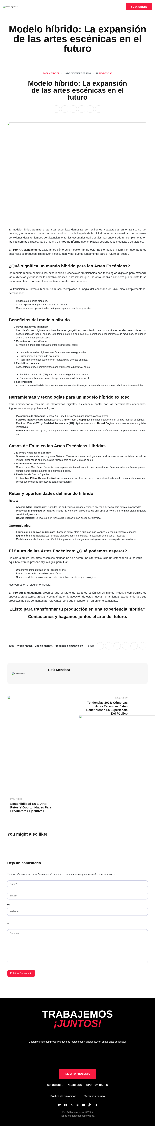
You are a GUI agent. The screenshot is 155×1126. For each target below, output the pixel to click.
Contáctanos (41, 616)
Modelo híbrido (43, 645)
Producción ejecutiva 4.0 (68, 645)
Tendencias (105, 73)
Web (9, 905)
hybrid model (24, 645)
